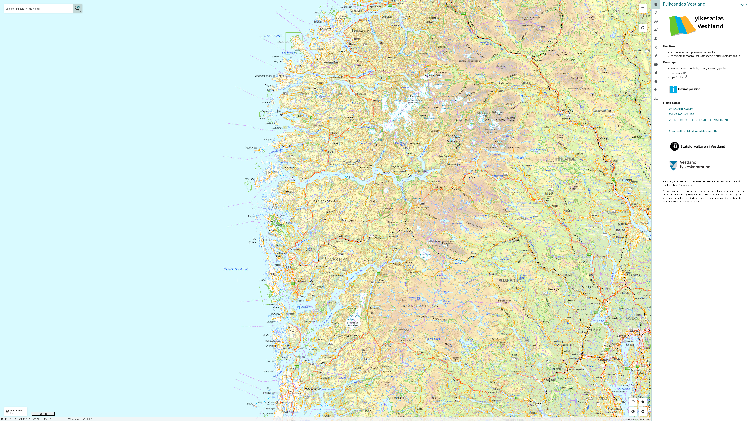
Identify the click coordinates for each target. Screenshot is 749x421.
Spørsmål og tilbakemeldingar (691, 131)
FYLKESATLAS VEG (681, 114)
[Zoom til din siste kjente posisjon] (633, 402)
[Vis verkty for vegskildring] (656, 90)
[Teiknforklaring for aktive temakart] (656, 30)
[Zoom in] (643, 402)
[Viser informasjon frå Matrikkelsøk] (656, 81)
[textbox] (38, 8)
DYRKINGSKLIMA (681, 108)
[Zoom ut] (643, 411)
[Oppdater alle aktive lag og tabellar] (643, 28)
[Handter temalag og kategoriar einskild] (656, 21)
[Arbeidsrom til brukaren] (656, 73)
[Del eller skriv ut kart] (656, 47)
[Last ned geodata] (656, 98)
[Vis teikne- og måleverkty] (656, 55)
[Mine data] (656, 64)
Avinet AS (645, 418)
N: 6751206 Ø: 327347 (40, 418)
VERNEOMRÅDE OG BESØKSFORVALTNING (699, 120)
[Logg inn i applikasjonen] (656, 38)
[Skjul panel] (643, 8)
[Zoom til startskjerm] (633, 411)
